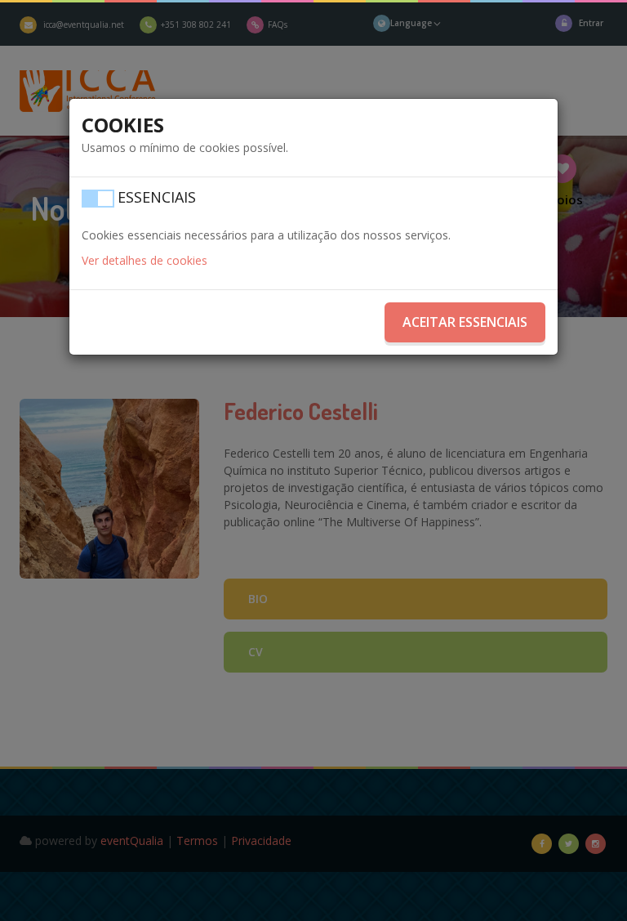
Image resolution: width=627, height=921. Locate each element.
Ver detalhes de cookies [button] (144, 260)
